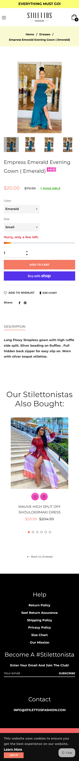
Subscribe (67, 673)
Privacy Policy (39, 627)
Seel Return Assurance (39, 613)
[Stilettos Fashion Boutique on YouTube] (46, 687)
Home (30, 34)
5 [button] (46, 532)
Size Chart (49, 292)
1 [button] (29, 532)
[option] (39, 475)
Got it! (14, 755)
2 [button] (33, 532)
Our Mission (39, 642)
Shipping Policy (39, 620)
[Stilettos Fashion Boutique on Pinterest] (39, 687)
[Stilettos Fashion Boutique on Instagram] (25, 687)
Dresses (44, 34)
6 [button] (50, 532)
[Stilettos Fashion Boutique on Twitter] (54, 687)
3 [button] (37, 532)
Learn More (13, 749)
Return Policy (39, 605)
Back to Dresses (41, 556)
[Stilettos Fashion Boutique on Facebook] (32, 687)
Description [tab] (14, 326)
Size (6, 219)
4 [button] (41, 532)
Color (7, 200)
